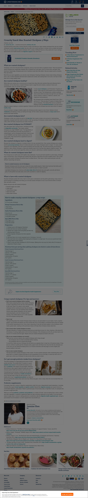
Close (34, 495)
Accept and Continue (67, 494)
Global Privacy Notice (26, 494)
